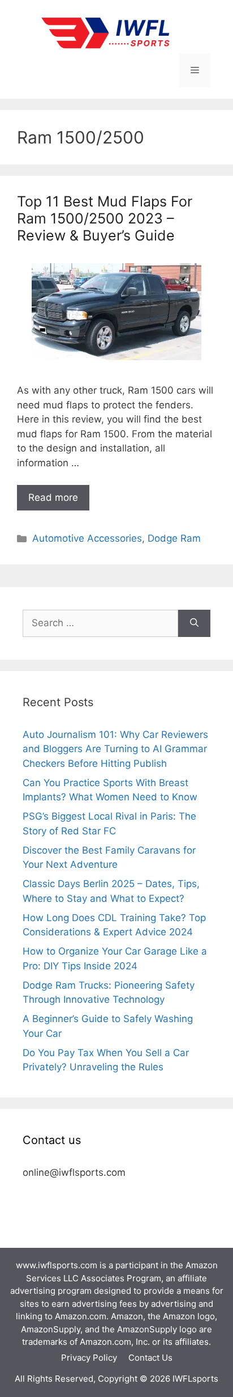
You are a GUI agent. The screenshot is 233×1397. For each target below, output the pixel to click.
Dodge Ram (174, 538)
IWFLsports (195, 1378)
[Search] (194, 623)
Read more (53, 497)
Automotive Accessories (87, 538)
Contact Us (150, 1357)
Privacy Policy (89, 1357)
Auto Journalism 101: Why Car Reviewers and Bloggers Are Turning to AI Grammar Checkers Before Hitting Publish (115, 749)
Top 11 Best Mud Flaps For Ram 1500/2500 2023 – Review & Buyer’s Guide (104, 218)
